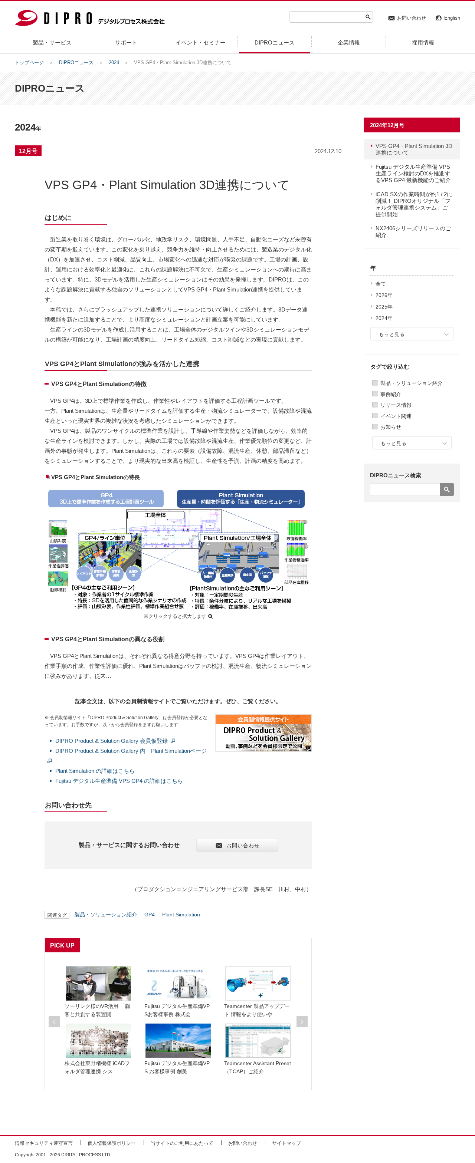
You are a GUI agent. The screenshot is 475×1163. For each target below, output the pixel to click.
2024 (114, 62)
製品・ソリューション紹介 (411, 383)
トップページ (29, 62)
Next (302, 1021)
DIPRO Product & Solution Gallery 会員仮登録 (111, 741)
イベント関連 (396, 416)
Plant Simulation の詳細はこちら (95, 771)
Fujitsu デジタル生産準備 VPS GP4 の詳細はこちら (119, 781)
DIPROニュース (76, 62)
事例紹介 (390, 394)
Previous (54, 1021)
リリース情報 (396, 405)
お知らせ (390, 427)
